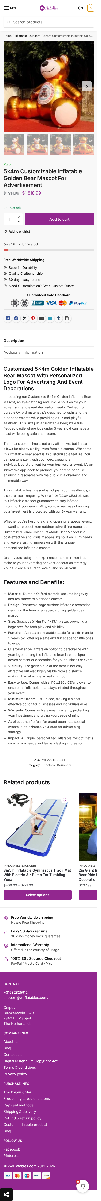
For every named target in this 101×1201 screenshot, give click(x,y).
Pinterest (11, 1155)
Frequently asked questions (27, 1098)
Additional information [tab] (23, 352)
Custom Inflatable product (25, 1124)
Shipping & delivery (20, 1111)
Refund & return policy (22, 1118)
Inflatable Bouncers (27, 35)
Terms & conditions (20, 1067)
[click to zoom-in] (49, 86)
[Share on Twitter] (24, 318)
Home (8, 35)
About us (11, 1041)
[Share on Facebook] (16, 318)
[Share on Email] (41, 318)
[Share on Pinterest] (33, 318)
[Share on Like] (8, 318)
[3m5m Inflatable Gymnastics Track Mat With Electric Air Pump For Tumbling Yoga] (38, 827)
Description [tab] (14, 340)
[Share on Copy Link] (67, 318)
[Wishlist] (64, 799)
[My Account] (80, 8)
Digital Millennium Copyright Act (31, 1061)
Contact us (13, 1054)
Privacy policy (15, 1074)
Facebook (12, 1149)
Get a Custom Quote (58, 286)
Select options (37, 895)
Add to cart (59, 219)
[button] (19, 217)
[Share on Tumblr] (58, 318)
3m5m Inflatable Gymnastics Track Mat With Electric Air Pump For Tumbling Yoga (37, 875)
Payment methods (19, 1105)
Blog (7, 1048)
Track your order (17, 1092)
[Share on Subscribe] (50, 318)
